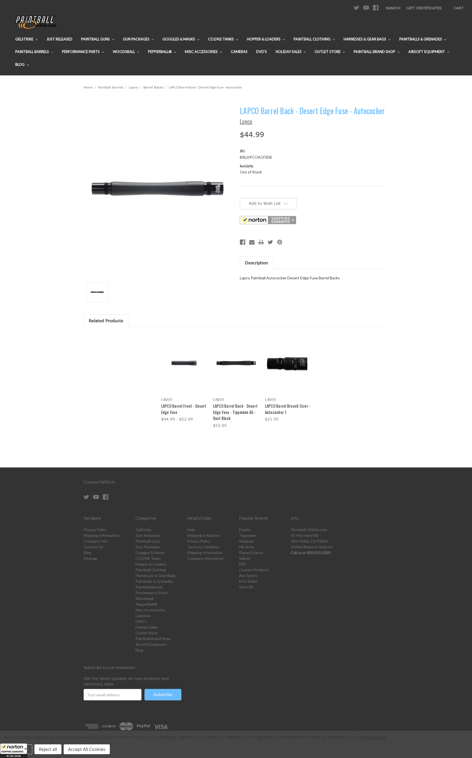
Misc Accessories (202, 51)
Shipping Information (101, 535)
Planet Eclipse (251, 552)
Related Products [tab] (106, 320)
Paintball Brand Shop (375, 51)
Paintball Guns (96, 39)
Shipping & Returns (203, 535)
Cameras (239, 51)
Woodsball (124, 51)
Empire (245, 529)
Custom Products (254, 569)
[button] (13, 750)
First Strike (248, 581)
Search (393, 8)
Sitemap (91, 558)
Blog (20, 64)
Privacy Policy (95, 529)
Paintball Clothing (312, 39)
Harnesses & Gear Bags (365, 39)
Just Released (59, 39)
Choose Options (184, 367)
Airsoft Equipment (427, 51)
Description (256, 262)
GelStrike (24, 39)
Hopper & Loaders (264, 39)
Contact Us (93, 546)
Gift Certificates (424, 8)
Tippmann (247, 535)
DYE (242, 564)
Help (191, 529)
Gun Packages (136, 39)
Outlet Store (328, 51)
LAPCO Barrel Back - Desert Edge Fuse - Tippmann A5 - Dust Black (235, 412)
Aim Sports (248, 575)
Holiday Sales (289, 51)
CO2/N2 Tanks (221, 39)
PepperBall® (160, 51)
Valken (244, 558)
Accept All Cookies (86, 749)
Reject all (48, 749)
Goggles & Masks (179, 39)
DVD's (261, 51)
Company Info (96, 541)
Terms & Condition (203, 546)
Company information (205, 558)
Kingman (246, 541)
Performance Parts (81, 51)
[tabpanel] (184, 378)
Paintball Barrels (32, 51)
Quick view (184, 358)
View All (246, 587)
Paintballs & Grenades (421, 39)
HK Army (246, 546)
